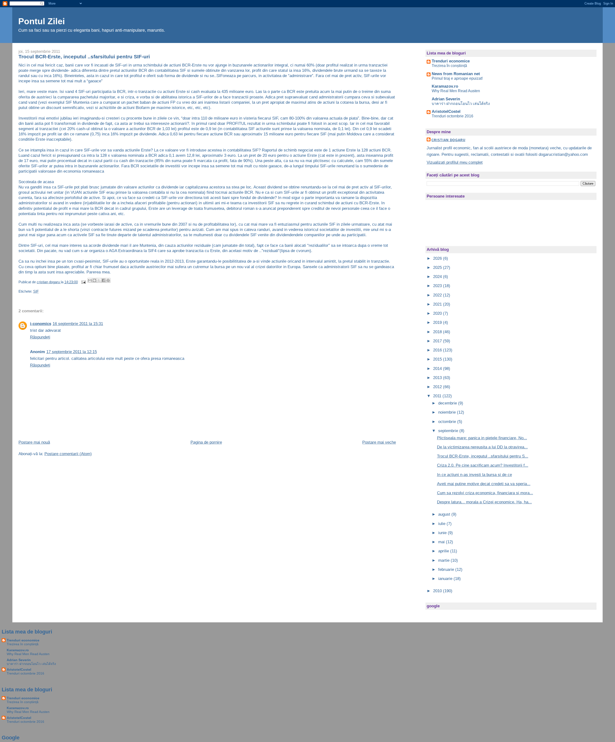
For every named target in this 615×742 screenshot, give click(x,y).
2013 (438, 377)
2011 (438, 396)
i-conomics (40, 323)
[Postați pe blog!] (94, 280)
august (444, 514)
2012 (438, 387)
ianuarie (446, 578)
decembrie (448, 403)
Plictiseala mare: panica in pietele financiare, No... (482, 438)
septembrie (448, 430)
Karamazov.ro (445, 86)
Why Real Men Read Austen (456, 91)
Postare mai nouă (34, 442)
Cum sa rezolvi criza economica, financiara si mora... (485, 493)
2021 (438, 304)
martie (444, 560)
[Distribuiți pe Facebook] (103, 280)
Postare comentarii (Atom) (68, 454)
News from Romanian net (456, 74)
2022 (438, 295)
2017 (438, 341)
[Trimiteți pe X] (99, 280)
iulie (442, 523)
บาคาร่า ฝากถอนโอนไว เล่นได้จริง (461, 103)
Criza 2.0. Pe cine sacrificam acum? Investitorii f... (482, 465)
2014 (438, 368)
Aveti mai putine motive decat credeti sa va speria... (483, 484)
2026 (438, 258)
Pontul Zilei (41, 21)
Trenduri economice (451, 61)
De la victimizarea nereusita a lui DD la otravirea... (482, 447)
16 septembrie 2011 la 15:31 (78, 323)
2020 (438, 313)
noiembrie (447, 412)
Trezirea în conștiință (449, 65)
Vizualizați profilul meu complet (455, 162)
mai (442, 542)
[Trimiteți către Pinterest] (108, 280)
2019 (438, 322)
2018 (438, 332)
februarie (446, 569)
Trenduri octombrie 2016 (452, 116)
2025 (438, 267)
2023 (438, 286)
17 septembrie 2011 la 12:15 (71, 352)
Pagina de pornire (206, 442)
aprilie (444, 551)
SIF (36, 291)
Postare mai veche (379, 442)
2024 (438, 276)
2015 (438, 359)
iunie (443, 533)
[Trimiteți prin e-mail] (89, 280)
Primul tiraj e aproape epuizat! (457, 78)
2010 (438, 591)
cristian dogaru (448, 140)
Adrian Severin (446, 99)
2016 (438, 350)
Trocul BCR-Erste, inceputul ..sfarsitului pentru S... (482, 456)
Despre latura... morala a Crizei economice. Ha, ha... (484, 502)
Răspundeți (40, 337)
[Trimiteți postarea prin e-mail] (83, 282)
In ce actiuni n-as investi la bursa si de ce (474, 474)
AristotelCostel (446, 111)
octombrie (447, 421)
